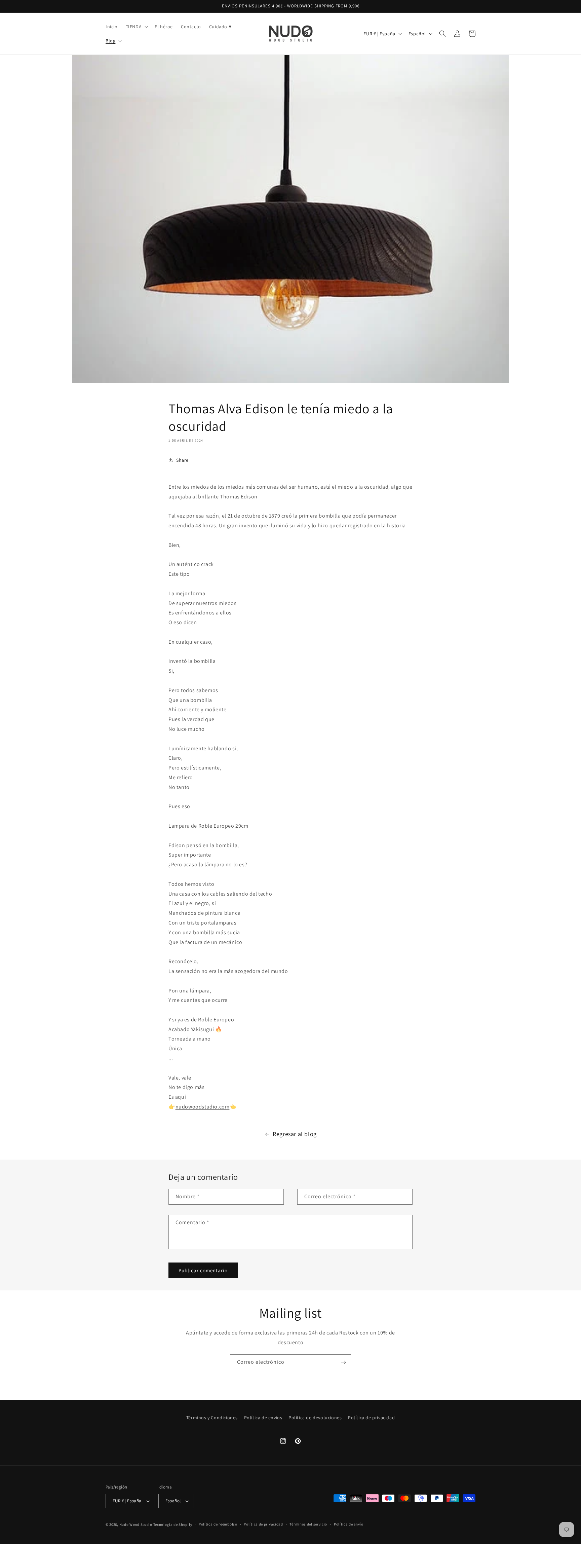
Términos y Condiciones (212, 1418)
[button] (136, 27)
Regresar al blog (295, 1134)
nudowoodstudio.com (203, 1106)
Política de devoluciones (315, 1418)
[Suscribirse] (343, 1362)
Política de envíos (263, 1418)
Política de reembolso (218, 1524)
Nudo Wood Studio (135, 1524)
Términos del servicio (308, 1524)
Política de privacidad (371, 1418)
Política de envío (348, 1524)
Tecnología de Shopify (172, 1524)
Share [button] (182, 460)
